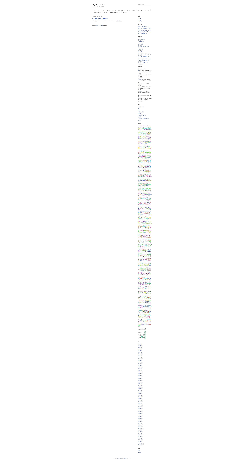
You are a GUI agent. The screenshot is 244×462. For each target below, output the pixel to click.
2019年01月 (140, 401)
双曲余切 (142, 198)
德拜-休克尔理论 (147, 255)
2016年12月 (140, 443)
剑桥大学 (140, 260)
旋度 (149, 146)
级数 (145, 185)
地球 (145, 212)
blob (138, 270)
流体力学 (149, 161)
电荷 (142, 267)
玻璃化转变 (146, 218)
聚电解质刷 (142, 125)
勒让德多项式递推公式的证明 (143, 46)
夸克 (141, 148)
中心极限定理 (145, 302)
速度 (146, 160)
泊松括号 (140, 167)
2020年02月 (140, 380)
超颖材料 (139, 282)
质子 (139, 278)
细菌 (140, 156)
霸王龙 (145, 183)
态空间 (143, 231)
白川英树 (140, 192)
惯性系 (139, 311)
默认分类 (124, 12)
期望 (147, 206)
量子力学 (144, 134)
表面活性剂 (140, 239)
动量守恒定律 (145, 138)
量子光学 (139, 323)
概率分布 (142, 222)
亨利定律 (149, 237)
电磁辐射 (148, 240)
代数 (148, 227)
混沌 (142, 160)
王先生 (139, 98)
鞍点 (148, 245)
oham (150, 174)
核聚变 (139, 321)
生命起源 (144, 309)
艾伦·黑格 (145, 192)
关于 (99, 10)
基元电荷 (147, 267)
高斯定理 (148, 134)
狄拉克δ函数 (149, 195)
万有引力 (146, 127)
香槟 (144, 237)
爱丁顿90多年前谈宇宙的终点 (143, 26)
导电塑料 (142, 190)
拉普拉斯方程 (141, 281)
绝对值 (146, 228)
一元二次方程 (142, 228)
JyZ (138, 86)
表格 (147, 180)
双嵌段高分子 (142, 186)
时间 (145, 281)
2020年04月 (140, 377)
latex (143, 129)
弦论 (147, 133)
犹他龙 (149, 181)
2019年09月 (140, 388)
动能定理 (146, 321)
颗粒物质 (145, 289)
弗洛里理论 (145, 156)
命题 (145, 193)
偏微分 (142, 164)
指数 (150, 227)
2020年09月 (140, 372)
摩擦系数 (147, 204)
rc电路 (140, 297)
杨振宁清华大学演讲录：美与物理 (144, 28)
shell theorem (146, 214)
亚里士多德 (146, 241)
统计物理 (145, 157)
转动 (144, 307)
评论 (121, 20)
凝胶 (139, 178)
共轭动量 (142, 249)
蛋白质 (148, 309)
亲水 (141, 292)
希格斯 (144, 303)
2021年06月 (140, 360)
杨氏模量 (146, 310)
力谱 (140, 198)
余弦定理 (145, 305)
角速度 (143, 234)
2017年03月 (140, 438)
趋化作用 (147, 208)
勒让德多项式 (148, 132)
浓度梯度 (143, 208)
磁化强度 (147, 221)
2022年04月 (140, 348)
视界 (146, 307)
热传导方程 (142, 236)
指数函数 (142, 262)
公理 (147, 193)
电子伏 (145, 269)
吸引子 (142, 298)
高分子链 (146, 198)
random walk (146, 222)
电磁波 (149, 175)
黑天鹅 (143, 179)
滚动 (145, 319)
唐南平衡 (141, 255)
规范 (150, 258)
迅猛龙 (146, 181)
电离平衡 (142, 171)
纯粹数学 (149, 250)
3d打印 (140, 314)
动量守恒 (146, 249)
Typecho (139, 452)
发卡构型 (149, 211)
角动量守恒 (144, 146)
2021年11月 (140, 353)
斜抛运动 (148, 148)
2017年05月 (140, 434)
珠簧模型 (139, 240)
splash (146, 260)
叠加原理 (141, 268)
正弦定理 (149, 305)
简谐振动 (148, 212)
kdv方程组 (140, 317)
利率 (148, 232)
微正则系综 (143, 216)
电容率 (147, 200)
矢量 (139, 125)
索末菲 (148, 174)
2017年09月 (140, 428)
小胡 (139, 77)
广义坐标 (148, 248)
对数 (139, 228)
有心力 (139, 169)
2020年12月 (140, 368)
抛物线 (147, 230)
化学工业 (143, 287)
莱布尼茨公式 (146, 291)
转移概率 (144, 273)
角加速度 (146, 234)
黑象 (141, 179)
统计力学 (143, 220)
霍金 (150, 172)
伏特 (143, 269)
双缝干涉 (147, 162)
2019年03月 (140, 398)
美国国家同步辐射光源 (144, 180)
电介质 (148, 155)
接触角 (145, 292)
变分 (144, 164)
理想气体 (143, 323)
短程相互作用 (149, 223)
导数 (141, 134)
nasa (148, 301)
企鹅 (139, 225)
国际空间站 (140, 226)
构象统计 (142, 212)
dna (146, 220)
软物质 (149, 218)
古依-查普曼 (145, 296)
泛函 (145, 248)
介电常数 (148, 272)
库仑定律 (141, 137)
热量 (140, 203)
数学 (149, 141)
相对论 (141, 153)
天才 (145, 195)
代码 (148, 178)
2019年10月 (140, 386)
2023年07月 (140, 343)
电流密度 (141, 307)
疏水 (143, 292)
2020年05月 (140, 375)
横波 (149, 311)
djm (143, 178)
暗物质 (150, 303)
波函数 (149, 199)
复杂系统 (140, 300)
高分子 (147, 151)
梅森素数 (149, 283)
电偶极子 (145, 139)
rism (151, 239)
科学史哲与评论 (121, 10)
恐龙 (140, 181)
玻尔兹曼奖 (141, 218)
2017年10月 (140, 426)
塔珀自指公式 (142, 265)
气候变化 (141, 305)
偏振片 (141, 197)
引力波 (145, 137)
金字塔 (143, 282)
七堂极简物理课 (147, 244)
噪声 (142, 297)
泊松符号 (146, 253)
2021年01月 (140, 367)
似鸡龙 (140, 183)
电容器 (149, 147)
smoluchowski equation (146, 189)
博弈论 (149, 193)
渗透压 (149, 133)
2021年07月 (140, 358)
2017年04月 (140, 436)
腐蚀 (142, 240)
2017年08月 (140, 429)
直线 (145, 230)
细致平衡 (146, 171)
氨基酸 (140, 310)
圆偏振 (144, 197)
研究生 (147, 277)
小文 (139, 95)
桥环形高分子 (140, 211)
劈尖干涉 (149, 310)
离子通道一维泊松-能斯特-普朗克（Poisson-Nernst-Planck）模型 (144, 59)
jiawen (139, 83)
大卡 (142, 203)
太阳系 (142, 324)
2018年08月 (140, 410)
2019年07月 (140, 391)
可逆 (140, 232)
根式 (143, 230)
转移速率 (148, 273)
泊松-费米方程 (143, 150)
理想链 (142, 143)
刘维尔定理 (145, 167)
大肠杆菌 (149, 209)
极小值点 (145, 245)
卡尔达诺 (147, 264)
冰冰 (139, 74)
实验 (149, 236)
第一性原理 (140, 295)
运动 (141, 235)
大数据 (148, 298)
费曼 (143, 153)
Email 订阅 (140, 21)
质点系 (147, 164)
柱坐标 (142, 263)
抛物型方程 (149, 319)
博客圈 (108, 10)
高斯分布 (147, 158)
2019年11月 (140, 385)
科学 (150, 152)
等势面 (139, 171)
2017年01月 (140, 441)
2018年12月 (140, 403)
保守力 (141, 178)
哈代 (147, 146)
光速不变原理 (149, 194)
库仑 (144, 267)
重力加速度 (144, 213)
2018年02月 (140, 420)
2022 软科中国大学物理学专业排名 (144, 31)
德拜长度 (139, 258)
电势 (148, 139)
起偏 (149, 197)
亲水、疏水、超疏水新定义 (143, 62)
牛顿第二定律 (142, 132)
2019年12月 (140, 383)
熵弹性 (147, 213)
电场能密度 (145, 278)
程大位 (141, 276)
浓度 (141, 208)
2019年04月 (140, 396)
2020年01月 (140, 382)
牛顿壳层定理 (140, 49)
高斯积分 (144, 148)
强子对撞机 (148, 225)
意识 (141, 272)
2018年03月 (140, 418)
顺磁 (145, 221)
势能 (149, 138)
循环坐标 (143, 246)
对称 (149, 253)
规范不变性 (140, 259)
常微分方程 (140, 133)
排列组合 (149, 157)
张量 (150, 320)
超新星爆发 (140, 194)
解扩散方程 (140, 51)
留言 (103, 10)
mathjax (145, 178)
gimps (139, 284)
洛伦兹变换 (143, 311)
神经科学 (144, 272)
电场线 (148, 268)
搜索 (150, 4)
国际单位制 (140, 175)
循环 (142, 232)
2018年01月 (140, 421)
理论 (147, 236)
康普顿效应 (147, 315)
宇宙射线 (147, 172)
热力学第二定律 (145, 274)
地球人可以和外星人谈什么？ (143, 33)
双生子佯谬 (142, 270)
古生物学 (142, 181)
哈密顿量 (147, 166)
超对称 (150, 277)
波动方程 (139, 200)
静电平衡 (144, 170)
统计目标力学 (141, 279)
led (143, 193)
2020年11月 (140, 370)
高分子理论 (140, 184)
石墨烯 (147, 324)
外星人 (143, 320)
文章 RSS (139, 18)
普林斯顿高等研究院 (146, 306)
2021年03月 (140, 365)
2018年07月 (140, 411)
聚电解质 (149, 167)
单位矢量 (148, 316)
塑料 (143, 184)
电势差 (147, 170)
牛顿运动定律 (143, 242)
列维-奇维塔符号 (141, 253)
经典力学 (139, 231)
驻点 (143, 260)
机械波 (146, 311)
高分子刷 (146, 129)
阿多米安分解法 (147, 125)
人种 (143, 289)
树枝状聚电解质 (147, 314)
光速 (148, 307)
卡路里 (148, 202)
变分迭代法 (149, 176)
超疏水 (144, 141)
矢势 (144, 258)
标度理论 (147, 136)
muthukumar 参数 (148, 256)
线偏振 (147, 197)
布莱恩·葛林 (141, 291)
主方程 (140, 274)
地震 (145, 174)
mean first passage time (142, 188)
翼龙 (143, 183)
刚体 (141, 151)
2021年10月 (140, 355)
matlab (140, 128)
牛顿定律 (144, 317)
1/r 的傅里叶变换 (141, 41)
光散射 (149, 262)
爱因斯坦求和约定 (141, 158)
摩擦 (150, 241)
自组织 (147, 300)
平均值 (145, 206)
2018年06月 (140, 413)
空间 (146, 169)
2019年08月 (140, 390)
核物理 (139, 325)
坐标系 (150, 232)
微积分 (147, 317)
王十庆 (149, 286)
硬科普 (133, 10)
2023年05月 (140, 345)
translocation (147, 186)
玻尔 (141, 172)
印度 (148, 169)
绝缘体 (145, 268)
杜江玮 (139, 91)
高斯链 (139, 162)
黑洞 (148, 287)
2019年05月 (140, 395)
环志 (141, 225)
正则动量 (144, 259)
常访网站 (114, 10)
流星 (140, 324)
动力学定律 (146, 231)
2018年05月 (140, 415)
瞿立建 (95, 20)
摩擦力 (143, 127)
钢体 (141, 309)
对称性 (149, 128)
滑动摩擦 (141, 206)
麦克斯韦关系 (147, 284)
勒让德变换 (142, 284)
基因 (143, 174)
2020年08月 (140, 373)
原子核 (142, 325)
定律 (143, 185)
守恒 (140, 160)
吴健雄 (145, 293)
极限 (143, 235)
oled (141, 193)
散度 (142, 139)
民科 (141, 320)
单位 (140, 242)
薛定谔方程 (144, 200)
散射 (150, 263)
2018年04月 (140, 416)
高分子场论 (149, 183)
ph (138, 262)
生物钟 (150, 300)
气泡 (146, 237)
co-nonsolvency (146, 263)
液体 (149, 239)
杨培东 (143, 286)
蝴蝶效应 (145, 298)
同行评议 (145, 227)
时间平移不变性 (144, 250)
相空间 (139, 143)
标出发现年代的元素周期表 (100, 19)
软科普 (128, 10)
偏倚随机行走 (142, 136)
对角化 (145, 283)
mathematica (140, 170)
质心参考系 (141, 312)
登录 (139, 450)
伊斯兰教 (140, 296)
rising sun (139, 79)
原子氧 (145, 240)
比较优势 (146, 153)
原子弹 (141, 316)
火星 (143, 314)
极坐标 (148, 160)
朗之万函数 (146, 199)
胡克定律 (141, 199)
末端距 (142, 155)
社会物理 (141, 288)
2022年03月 (140, 350)
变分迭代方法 (141, 293)
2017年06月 (140, 433)
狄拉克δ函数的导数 (141, 39)
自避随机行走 (143, 223)
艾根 (143, 310)
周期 (143, 221)
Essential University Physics (115, 12)
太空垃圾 (142, 241)
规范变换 (147, 258)
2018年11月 (140, 405)
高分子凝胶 (146, 152)
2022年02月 (140, 352)
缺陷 (146, 216)
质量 (144, 162)
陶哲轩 (139, 134)
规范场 (147, 259)
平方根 (140, 230)
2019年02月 (140, 400)
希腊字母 (139, 264)
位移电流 (145, 203)
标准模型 (145, 143)
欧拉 (139, 197)
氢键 (140, 262)
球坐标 (139, 263)
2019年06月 (140, 393)
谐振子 (142, 315)
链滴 (142, 156)
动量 (146, 287)
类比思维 (149, 293)
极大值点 (141, 245)
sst (139, 131)
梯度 (141, 131)
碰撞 (147, 175)
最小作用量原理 (147, 165)
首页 (95, 10)
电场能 (141, 278)
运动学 (149, 234)
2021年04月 (140, 363)
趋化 (146, 209)
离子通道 (145, 288)
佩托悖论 (144, 316)
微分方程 (148, 150)
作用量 (142, 165)
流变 (139, 287)
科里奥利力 (142, 248)
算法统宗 (144, 276)
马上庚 (140, 185)
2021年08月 (140, 357)
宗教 (148, 295)
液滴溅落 (149, 260)
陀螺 (139, 305)
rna (138, 310)
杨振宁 (144, 151)
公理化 (141, 254)
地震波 (149, 289)
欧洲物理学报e (145, 217)
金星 (141, 321)
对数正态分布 (147, 279)
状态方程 (146, 282)
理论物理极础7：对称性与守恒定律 (145, 54)
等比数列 (148, 220)
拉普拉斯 (145, 232)
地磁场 (148, 226)
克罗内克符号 (148, 251)
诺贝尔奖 (146, 270)
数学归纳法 (145, 254)
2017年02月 (140, 439)
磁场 (142, 258)
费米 (150, 315)
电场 (139, 129)
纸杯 (139, 69)
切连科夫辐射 (140, 176)
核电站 (143, 226)
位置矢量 (139, 234)
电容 (142, 142)
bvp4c (141, 129)
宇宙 (150, 170)
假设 (145, 236)
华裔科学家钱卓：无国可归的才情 (144, 30)
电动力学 (144, 175)
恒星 (145, 324)
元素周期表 (140, 306)
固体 (149, 214)
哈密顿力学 (143, 166)
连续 (139, 235)
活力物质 (139, 220)
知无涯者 (140, 138)
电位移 (145, 202)
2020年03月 (140, 378)
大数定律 (140, 302)
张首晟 (139, 301)
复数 (145, 155)
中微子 (147, 303)
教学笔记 (105, 12)
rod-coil (139, 212)
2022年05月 (140, 347)
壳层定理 (141, 214)
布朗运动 (147, 320)
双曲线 (150, 230)
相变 (147, 141)
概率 (149, 206)
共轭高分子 (146, 190)
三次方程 (143, 264)
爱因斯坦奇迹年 (141, 244)
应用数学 (139, 251)
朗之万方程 (146, 297)
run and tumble (142, 209)
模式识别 (143, 225)
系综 (150, 317)
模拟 (141, 217)
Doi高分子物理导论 (97, 12)
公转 (141, 287)
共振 (143, 300)
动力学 (142, 162)
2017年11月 (140, 424)
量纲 (139, 316)
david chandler (145, 239)
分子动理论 (147, 323)
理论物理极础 (140, 10)
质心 (143, 207)
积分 (147, 137)
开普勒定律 (143, 169)
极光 (146, 226)
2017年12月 (140, 423)
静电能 (146, 147)
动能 (141, 246)
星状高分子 (146, 142)
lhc (150, 225)
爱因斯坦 (139, 127)
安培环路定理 (142, 204)
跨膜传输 (142, 152)
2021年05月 (140, 362)
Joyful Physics (98, 4)
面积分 (140, 269)
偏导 (147, 276)
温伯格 (143, 128)
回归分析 (140, 303)
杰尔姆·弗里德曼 (142, 277)
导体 (141, 147)
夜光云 (146, 262)
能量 (149, 164)
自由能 (149, 142)
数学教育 (145, 211)
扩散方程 (147, 235)
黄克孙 (142, 157)
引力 (143, 147)
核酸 (150, 309)
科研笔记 (147, 10)
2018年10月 (140, 406)
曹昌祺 (150, 321)
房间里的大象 (147, 179)
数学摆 (140, 221)
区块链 (142, 301)
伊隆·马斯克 (144, 295)
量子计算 (145, 301)
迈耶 (150, 324)
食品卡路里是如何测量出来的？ (144, 56)
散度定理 (147, 265)
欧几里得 (142, 195)
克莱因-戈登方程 (141, 319)
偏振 (140, 155)
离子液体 (144, 133)
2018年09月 (140, 408)
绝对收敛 (147, 185)
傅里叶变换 (141, 161)
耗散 (141, 207)
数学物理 (143, 251)
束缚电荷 (141, 202)
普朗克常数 (149, 242)
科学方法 (145, 161)
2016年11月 (140, 444)
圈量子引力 (149, 281)
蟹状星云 (144, 194)
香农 (143, 321)
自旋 (149, 151)
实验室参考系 (146, 312)
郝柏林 (146, 286)
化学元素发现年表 (99, 25)
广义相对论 (140, 174)
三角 (144, 160)
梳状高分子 (149, 269)
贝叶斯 (139, 195)
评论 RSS (139, 20)
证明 (139, 153)
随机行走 (146, 128)
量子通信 (143, 172)
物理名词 (146, 184)
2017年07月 (140, 431)
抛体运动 (145, 176)
